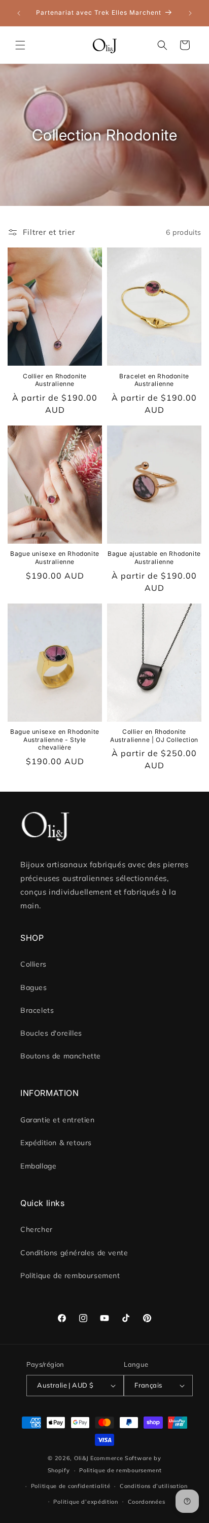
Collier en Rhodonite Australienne (55, 380)
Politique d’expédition (85, 1501)
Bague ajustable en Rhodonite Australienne (154, 557)
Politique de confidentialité (71, 1486)
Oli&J (81, 1458)
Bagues (33, 987)
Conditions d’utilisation (154, 1486)
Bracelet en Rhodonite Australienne (154, 380)
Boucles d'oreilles (51, 1033)
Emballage (38, 1166)
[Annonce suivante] (190, 13)
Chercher (36, 1229)
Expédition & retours (56, 1142)
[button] (20, 45)
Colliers (33, 964)
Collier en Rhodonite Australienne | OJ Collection (154, 735)
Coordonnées (146, 1501)
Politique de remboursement (70, 1275)
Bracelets (37, 1010)
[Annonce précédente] (19, 13)
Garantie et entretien (57, 1119)
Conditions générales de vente (74, 1252)
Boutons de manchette (60, 1055)
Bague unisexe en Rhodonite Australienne (54, 557)
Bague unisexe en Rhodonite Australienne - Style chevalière (54, 739)
